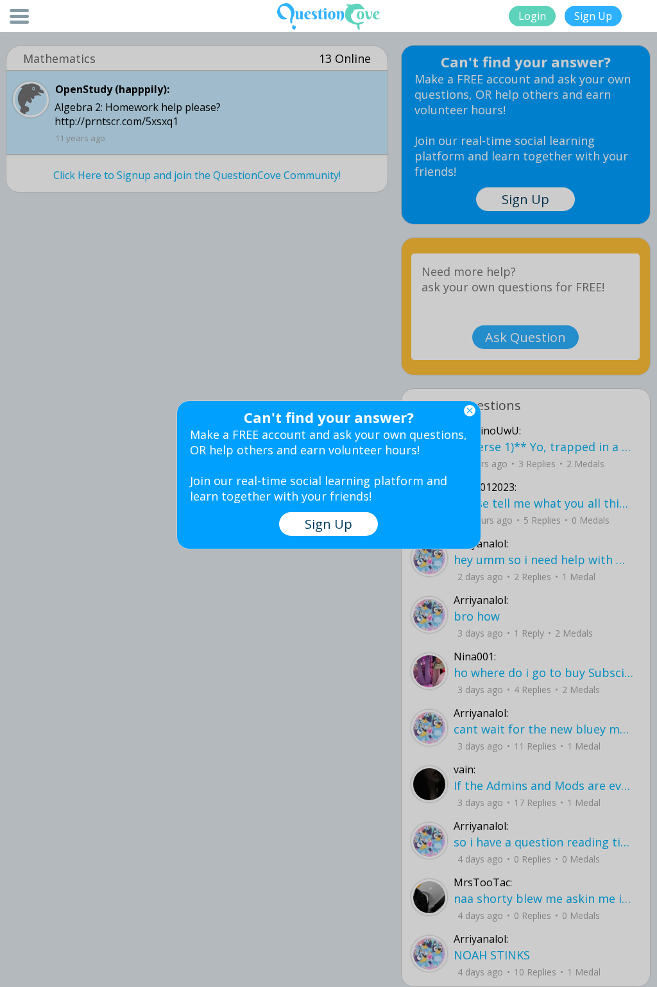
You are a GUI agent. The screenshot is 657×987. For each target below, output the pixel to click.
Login (532, 16)
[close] (469, 410)
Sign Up (593, 16)
